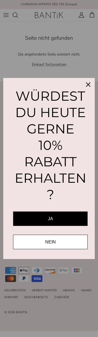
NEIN (50, 242)
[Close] (88, 84)
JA (50, 218)
